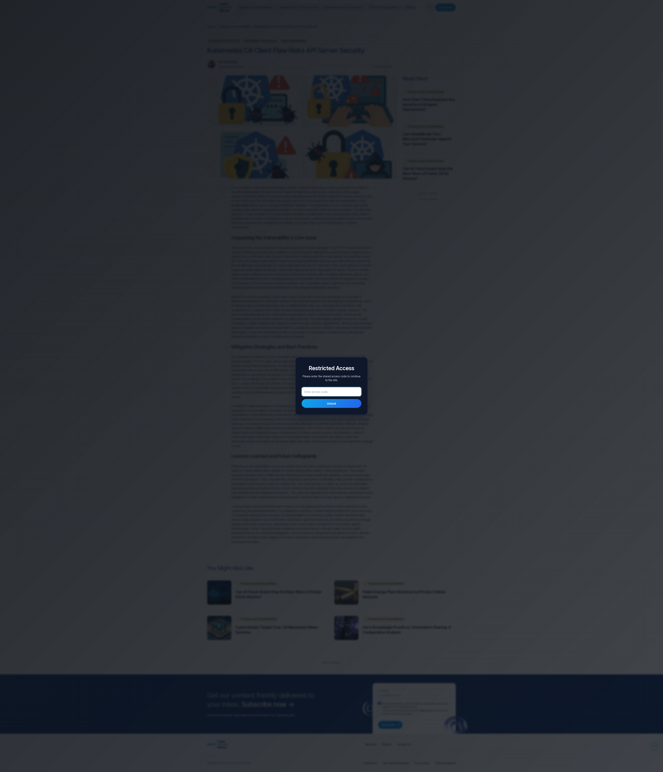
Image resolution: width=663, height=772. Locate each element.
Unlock (331, 403)
